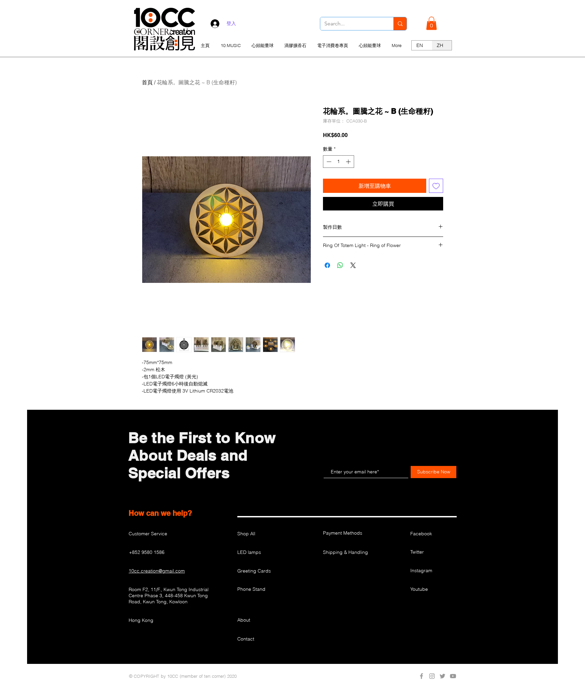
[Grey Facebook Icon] (421, 676)
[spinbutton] (338, 161)
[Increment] (349, 161)
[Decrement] (328, 161)
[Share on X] (353, 265)
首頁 (147, 82)
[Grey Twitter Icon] (442, 676)
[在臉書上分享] (327, 265)
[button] (431, 23)
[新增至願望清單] (436, 186)
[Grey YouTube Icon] (453, 676)
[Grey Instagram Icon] (432, 676)
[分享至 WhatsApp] (340, 265)
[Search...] (400, 23)
